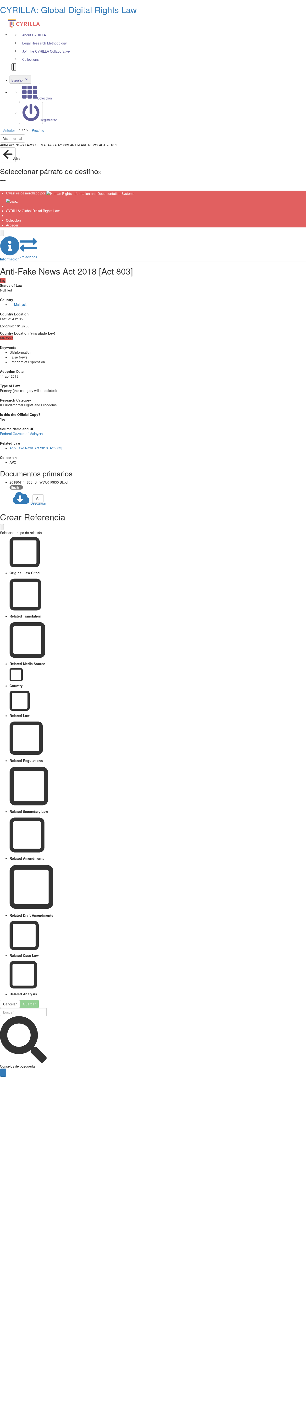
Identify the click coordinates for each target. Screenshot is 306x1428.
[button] (10, 248)
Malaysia (20, 304)
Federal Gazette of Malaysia (21, 433)
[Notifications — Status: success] (13, 67)
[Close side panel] (2, 233)
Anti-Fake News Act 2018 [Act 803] (36, 448)
